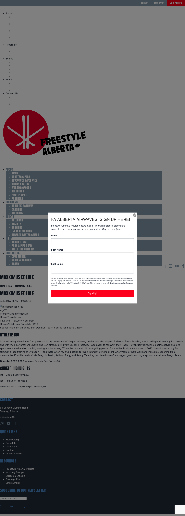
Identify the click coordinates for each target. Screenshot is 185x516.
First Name (57, 250)
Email (54, 235)
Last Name (57, 264)
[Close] (134, 215)
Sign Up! (92, 293)
